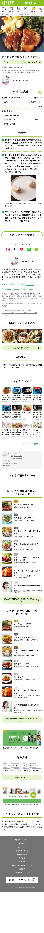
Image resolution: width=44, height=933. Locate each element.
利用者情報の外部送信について (22, 865)
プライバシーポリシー (22, 840)
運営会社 (22, 858)
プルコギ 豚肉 (6, 310)
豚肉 (16, 453)
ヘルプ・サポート (22, 847)
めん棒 (15, 142)
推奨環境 (22, 862)
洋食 (9, 461)
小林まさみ (16, 80)
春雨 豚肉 (13, 310)
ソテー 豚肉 (28, 310)
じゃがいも (6, 102)
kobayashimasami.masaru (23, 289)
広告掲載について (22, 851)
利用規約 (22, 843)
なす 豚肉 (5, 315)
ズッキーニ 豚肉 (33, 313)
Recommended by (28, 443)
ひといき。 (30, 284)
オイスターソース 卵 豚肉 (21, 313)
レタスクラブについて (22, 872)
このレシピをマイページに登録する (22, 235)
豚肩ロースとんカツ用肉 (11, 97)
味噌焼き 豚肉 (20, 310)
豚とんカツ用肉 (18, 456)
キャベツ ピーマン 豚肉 (8, 313)
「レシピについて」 (30, 304)
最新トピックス (22, 854)
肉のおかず (11, 453)
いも (14, 458)
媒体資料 (22, 869)
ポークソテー (22, 453)
